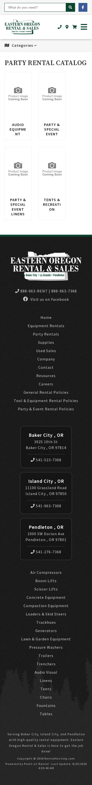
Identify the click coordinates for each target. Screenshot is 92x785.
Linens (46, 680)
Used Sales (46, 350)
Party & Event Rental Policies (46, 408)
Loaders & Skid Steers (46, 614)
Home (46, 317)
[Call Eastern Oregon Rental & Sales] (60, 27)
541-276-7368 (48, 551)
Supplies (46, 342)
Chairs (46, 697)
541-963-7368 (48, 505)
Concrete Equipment (46, 597)
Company (46, 359)
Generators (46, 630)
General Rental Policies (46, 392)
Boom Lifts (46, 580)
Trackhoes (46, 622)
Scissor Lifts (46, 589)
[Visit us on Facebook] (83, 7)
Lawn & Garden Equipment (46, 638)
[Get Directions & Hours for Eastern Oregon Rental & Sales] (67, 27)
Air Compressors (46, 572)
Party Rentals (46, 334)
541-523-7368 (48, 459)
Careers (46, 383)
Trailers (46, 655)
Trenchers (46, 663)
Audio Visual (46, 672)
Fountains (46, 705)
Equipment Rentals (46, 325)
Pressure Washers (46, 647)
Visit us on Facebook (49, 299)
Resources (46, 375)
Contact (46, 367)
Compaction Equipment (46, 605)
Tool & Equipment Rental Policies (46, 400)
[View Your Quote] (74, 27)
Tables (46, 713)
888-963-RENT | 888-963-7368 (48, 291)
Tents (46, 688)
